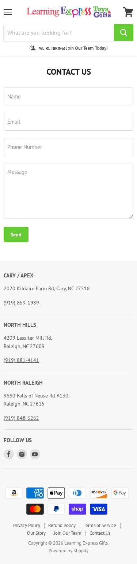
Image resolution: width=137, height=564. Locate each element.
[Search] (123, 32)
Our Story (36, 533)
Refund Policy (62, 525)
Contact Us (100, 533)
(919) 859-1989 (21, 302)
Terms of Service (100, 525)
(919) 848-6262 (21, 418)
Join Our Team (67, 533)
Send (16, 234)
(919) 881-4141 (21, 360)
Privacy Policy (26, 525)
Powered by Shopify (68, 551)
